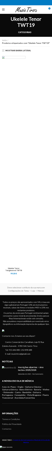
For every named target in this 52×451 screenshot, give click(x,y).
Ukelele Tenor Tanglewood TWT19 (13, 269)
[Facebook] (24, 2)
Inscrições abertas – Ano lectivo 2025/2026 (31, 369)
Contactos (6, 429)
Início (4, 40)
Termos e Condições (11, 419)
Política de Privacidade (11, 424)
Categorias (24, 32)
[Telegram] (28, 2)
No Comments (37, 374)
